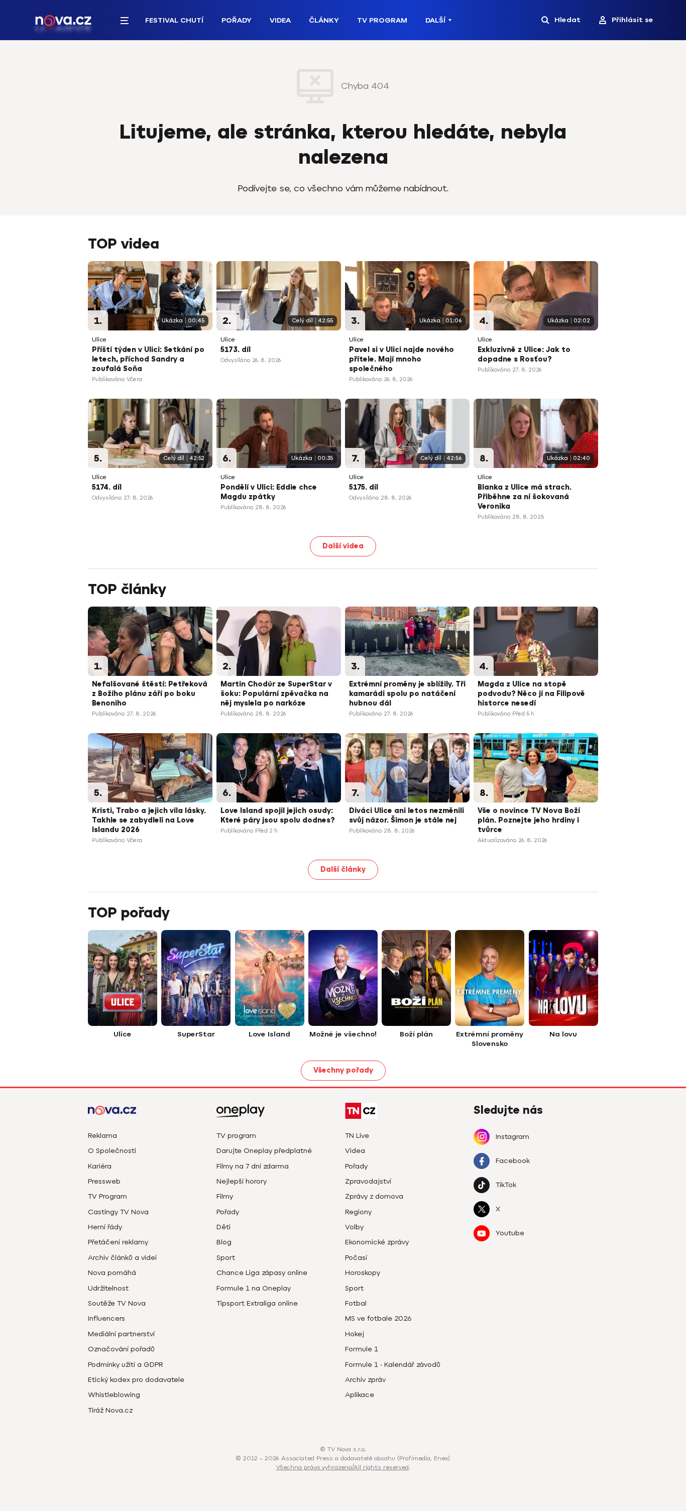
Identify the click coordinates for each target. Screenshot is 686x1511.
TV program (236, 1135)
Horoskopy (362, 1272)
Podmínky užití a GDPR (125, 1364)
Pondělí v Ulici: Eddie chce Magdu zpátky (268, 492)
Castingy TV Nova (118, 1212)
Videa (280, 20)
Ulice (99, 339)
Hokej (354, 1334)
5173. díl (235, 350)
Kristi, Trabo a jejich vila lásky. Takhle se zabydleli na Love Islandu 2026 (149, 820)
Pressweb (104, 1181)
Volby (354, 1227)
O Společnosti (112, 1150)
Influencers (106, 1318)
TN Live (357, 1135)
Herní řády (105, 1227)
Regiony (358, 1212)
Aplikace (359, 1394)
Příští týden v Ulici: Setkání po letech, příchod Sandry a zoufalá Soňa (148, 359)
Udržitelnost (108, 1288)
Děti (223, 1227)
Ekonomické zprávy (377, 1242)
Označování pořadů (121, 1349)
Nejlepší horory (241, 1181)
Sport (225, 1257)
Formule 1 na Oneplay (253, 1288)
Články (324, 20)
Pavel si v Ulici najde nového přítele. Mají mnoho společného (401, 359)
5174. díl (107, 487)
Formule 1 (361, 1349)
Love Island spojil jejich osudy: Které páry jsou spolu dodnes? (277, 815)
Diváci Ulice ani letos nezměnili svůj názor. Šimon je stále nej (406, 815)
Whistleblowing (114, 1394)
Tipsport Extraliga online (257, 1303)
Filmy (224, 1196)
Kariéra (99, 1166)
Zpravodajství (368, 1181)
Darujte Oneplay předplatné (264, 1150)
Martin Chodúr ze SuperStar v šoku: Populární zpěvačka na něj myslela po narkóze (276, 693)
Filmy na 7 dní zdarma (252, 1166)
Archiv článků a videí (122, 1257)
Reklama (102, 1135)
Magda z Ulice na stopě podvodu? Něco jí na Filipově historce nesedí (531, 693)
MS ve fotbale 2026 (378, 1318)
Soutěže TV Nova (117, 1303)
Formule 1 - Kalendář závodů (392, 1364)
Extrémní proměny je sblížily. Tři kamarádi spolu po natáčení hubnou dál (407, 693)
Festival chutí (174, 20)
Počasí (356, 1257)
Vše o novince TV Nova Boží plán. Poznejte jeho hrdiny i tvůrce (529, 820)
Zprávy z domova (374, 1196)
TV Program (382, 20)
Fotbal (356, 1303)
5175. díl (363, 487)
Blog (224, 1242)
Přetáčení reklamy (118, 1242)
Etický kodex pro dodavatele (136, 1379)
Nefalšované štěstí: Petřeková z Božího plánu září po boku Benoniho (149, 693)
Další (435, 20)
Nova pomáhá (112, 1272)
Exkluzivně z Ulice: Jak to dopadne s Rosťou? (524, 354)
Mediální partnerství (121, 1334)
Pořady (236, 20)
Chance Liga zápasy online (261, 1272)
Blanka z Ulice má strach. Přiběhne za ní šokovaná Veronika (524, 497)
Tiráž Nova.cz (110, 1410)
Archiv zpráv (365, 1379)
